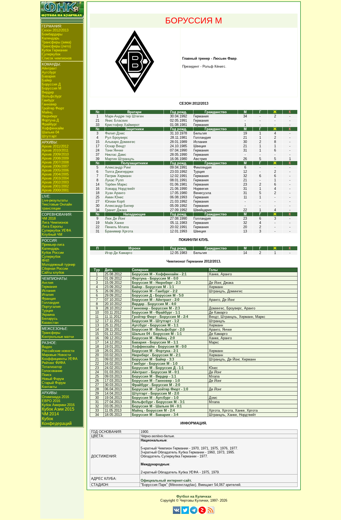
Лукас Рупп (114, 180)
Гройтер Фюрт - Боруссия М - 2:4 (160, 317)
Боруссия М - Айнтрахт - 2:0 (155, 300)
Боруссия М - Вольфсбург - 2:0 (158, 329)
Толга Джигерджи (119, 172)
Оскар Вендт (115, 146)
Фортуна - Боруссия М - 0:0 (155, 278)
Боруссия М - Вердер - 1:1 (154, 376)
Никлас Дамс (115, 155)
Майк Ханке (114, 223)
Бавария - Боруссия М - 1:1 (155, 342)
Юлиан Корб (115, 201)
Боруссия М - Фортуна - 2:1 (155, 351)
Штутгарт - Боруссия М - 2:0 (155, 393)
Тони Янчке (114, 150)
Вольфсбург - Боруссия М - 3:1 (158, 402)
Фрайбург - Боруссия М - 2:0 (156, 385)
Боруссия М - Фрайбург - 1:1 (156, 312)
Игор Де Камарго (118, 253)
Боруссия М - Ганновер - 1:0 (156, 381)
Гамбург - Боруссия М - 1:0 (154, 364)
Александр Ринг (118, 167)
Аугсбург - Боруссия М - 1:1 (155, 325)
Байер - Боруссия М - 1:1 (153, 287)
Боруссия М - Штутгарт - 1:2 (155, 321)
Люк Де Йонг (115, 218)
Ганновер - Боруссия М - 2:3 (156, 308)
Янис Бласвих (116, 120)
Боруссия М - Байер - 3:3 (153, 359)
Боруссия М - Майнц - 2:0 (153, 338)
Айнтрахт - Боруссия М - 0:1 (155, 372)
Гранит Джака (116, 210)
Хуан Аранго (115, 193)
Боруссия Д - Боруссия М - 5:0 (158, 295)
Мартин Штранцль (119, 159)
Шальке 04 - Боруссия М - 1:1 (157, 334)
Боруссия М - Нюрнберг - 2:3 (156, 283)
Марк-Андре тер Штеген (124, 116)
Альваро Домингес (120, 142)
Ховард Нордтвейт (120, 189)
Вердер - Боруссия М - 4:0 (154, 304)
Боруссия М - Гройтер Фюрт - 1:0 (160, 389)
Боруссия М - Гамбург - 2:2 (154, 291)
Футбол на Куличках (193, 496)
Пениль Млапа (117, 227)
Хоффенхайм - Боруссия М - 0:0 (159, 347)
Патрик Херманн (118, 176)
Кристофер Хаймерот (122, 125)
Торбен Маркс (116, 184)
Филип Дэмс (115, 133)
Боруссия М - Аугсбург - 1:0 (155, 398)
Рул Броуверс (116, 138)
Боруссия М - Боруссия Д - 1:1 (158, 368)
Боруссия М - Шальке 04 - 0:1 (157, 406)
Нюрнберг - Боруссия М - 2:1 (156, 355)
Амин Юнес (114, 197)
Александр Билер (119, 206)
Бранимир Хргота (119, 231)
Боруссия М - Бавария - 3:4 (155, 415)
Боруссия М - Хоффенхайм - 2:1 (159, 274)
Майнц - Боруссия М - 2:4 (153, 410)
